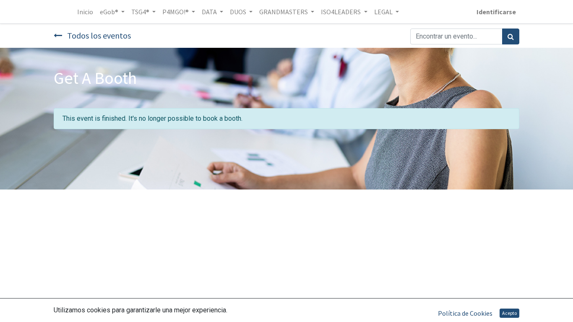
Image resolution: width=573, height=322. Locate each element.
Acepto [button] (509, 313)
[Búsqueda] (510, 36)
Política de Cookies (465, 313)
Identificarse (496, 12)
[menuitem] (85, 11)
